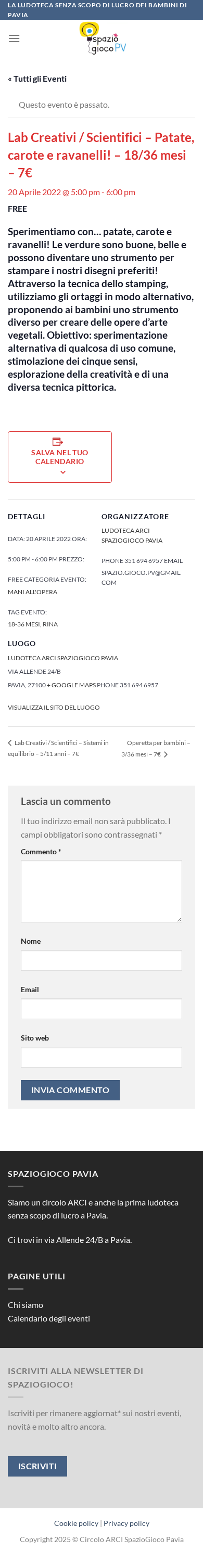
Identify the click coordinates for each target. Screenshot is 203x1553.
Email (30, 989)
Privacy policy (126, 1523)
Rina (50, 624)
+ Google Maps (71, 685)
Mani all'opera (32, 592)
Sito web (35, 1037)
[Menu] (14, 38)
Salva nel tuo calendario (59, 457)
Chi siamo (25, 1305)
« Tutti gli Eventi (37, 78)
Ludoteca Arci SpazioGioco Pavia (63, 658)
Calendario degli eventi (49, 1318)
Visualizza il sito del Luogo (54, 707)
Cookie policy (76, 1523)
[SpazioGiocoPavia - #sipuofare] (101, 38)
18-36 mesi (24, 624)
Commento (41, 851)
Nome (31, 940)
